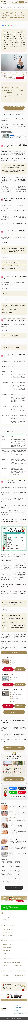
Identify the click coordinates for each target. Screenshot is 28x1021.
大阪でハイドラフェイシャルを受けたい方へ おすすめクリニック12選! (17, 854)
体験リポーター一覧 (7, 947)
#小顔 (8, 22)
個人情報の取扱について (19, 1007)
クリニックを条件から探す (9, 917)
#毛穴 (15, 852)
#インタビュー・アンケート (16, 866)
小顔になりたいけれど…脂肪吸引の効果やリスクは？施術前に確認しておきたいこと (17, 820)
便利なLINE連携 (18, 965)
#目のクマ (21, 878)
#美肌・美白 (12, 7)
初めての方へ (18, 962)
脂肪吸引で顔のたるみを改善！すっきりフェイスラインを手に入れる (17, 826)
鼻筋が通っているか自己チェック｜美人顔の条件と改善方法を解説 (17, 842)
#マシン (11, 881)
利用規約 (16, 1010)
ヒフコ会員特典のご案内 (8, 962)
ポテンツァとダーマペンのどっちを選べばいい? (14, 95)
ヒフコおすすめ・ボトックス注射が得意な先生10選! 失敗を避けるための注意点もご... (17, 848)
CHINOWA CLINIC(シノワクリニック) (12, 689)
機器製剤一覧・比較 (7, 935)
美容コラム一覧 (6, 950)
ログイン (21, 2)
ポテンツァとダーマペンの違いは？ (12, 87)
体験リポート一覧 (7, 944)
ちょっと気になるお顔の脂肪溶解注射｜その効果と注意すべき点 (17, 832)
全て (8, 7)
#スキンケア (18, 7)
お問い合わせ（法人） (20, 975)
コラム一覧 (14, 887)
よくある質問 (6, 975)
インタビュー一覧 (7, 953)
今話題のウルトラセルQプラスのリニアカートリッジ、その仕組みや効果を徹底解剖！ (17, 807)
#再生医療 (4, 881)
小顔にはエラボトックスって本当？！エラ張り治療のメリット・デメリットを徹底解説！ (17, 813)
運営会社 (16, 1005)
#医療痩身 (11, 874)
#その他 (15, 839)
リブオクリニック (7, 657)
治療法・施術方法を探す (8, 929)
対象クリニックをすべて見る (14, 779)
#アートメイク (13, 878)
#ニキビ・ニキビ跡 (12, 870)
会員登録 (15, 2)
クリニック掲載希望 (7, 978)
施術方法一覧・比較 (7, 932)
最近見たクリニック (7, 919)
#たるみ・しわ (24, 7)
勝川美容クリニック (7, 674)
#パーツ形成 (4, 878)
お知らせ (5, 965)
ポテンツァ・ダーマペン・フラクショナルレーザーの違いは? (14, 91)
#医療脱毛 (4, 874)
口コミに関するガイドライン (20, 1013)
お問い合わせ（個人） (20, 978)
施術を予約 (8, 669)
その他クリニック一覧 (14, 712)
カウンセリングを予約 (20, 669)
